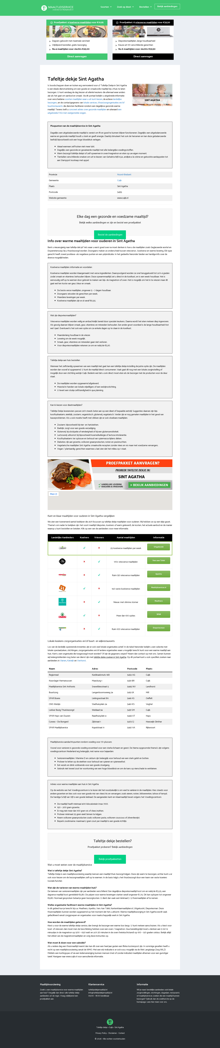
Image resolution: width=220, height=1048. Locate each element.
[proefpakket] (110, 489)
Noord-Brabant (124, 175)
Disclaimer (112, 1033)
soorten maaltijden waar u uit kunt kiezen (83, 99)
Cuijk (119, 180)
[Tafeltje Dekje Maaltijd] (58, 8)
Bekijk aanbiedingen (167, 6)
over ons (163, 1002)
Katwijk (70, 661)
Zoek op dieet (124, 7)
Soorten (105, 7)
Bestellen (144, 7)
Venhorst (81, 661)
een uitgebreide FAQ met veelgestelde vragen (84, 111)
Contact (122, 1033)
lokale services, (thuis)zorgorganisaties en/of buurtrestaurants (86, 104)
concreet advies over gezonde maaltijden (87, 109)
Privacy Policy (101, 1033)
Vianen (63, 661)
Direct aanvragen (77, 56)
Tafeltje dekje (101, 1027)
